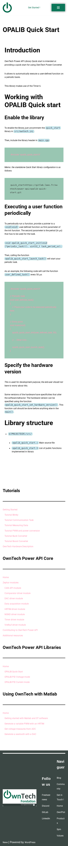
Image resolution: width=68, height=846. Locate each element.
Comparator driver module (17, 593)
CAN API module (13, 588)
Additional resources (13, 635)
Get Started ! (34, 7)
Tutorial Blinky (11, 515)
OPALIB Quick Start (14, 671)
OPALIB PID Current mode (17, 682)
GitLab (45, 812)
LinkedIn (46, 818)
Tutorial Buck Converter (16, 536)
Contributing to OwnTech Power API (20, 630)
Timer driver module (14, 619)
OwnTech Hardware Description (18, 546)
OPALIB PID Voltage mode (17, 677)
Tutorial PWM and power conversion (22, 530)
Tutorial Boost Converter (16, 541)
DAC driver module (14, 598)
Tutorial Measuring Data (16, 525)
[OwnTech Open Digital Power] (7, 8)
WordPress (30, 842)
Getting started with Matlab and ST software (26, 718)
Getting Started (10, 509)
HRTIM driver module (15, 609)
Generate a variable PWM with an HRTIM (24, 723)
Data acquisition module (17, 603)
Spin (59, 829)
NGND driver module (15, 614)
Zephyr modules (10, 582)
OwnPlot (61, 812)
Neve (5, 842)
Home (6, 577)
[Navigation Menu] (58, 8)
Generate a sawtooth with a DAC (20, 734)
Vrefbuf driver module (15, 625)
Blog (59, 778)
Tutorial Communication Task (19, 520)
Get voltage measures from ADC (20, 729)
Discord (45, 806)
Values (60, 835)
